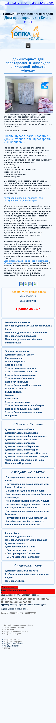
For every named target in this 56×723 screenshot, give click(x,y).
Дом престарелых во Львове (21, 439)
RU (26, 22)
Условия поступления (17, 351)
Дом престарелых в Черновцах (22, 446)
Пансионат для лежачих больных (23, 339)
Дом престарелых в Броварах (21, 449)
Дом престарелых (15, 543)
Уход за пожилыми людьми (20, 368)
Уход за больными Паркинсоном (23, 385)
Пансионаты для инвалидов (20, 336)
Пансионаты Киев (14, 581)
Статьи (7, 648)
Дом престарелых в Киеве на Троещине (26, 456)
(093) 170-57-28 (28, 296)
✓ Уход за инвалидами (11, 634)
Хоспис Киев (12, 533)
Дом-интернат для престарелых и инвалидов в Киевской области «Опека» (28, 65)
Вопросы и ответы (15, 388)
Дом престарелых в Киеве (19, 429)
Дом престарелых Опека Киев (21, 570)
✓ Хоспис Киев (7, 629)
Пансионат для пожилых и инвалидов (26, 540)
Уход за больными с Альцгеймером (25, 405)
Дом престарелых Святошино (23, 553)
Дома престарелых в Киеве (20, 546)
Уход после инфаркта (13, 642)
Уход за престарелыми (17, 402)
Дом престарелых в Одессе (20, 443)
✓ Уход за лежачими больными (14, 632)
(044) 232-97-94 (28, 301)
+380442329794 (42, 3)
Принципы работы (15, 361)
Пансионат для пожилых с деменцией (26, 332)
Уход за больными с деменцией (22, 408)
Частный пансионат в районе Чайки (24, 460)
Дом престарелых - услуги (19, 354)
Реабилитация (13, 342)
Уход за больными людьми (20, 375)
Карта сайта (11, 398)
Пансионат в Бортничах (18, 463)
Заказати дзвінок (9, 587)
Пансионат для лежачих (18, 536)
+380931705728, (17, 3)
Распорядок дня (14, 358)
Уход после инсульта (16, 381)
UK (30, 22)
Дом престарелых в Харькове (21, 433)
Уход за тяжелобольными (19, 378)
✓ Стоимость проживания (12, 627)
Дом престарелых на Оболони (23, 557)
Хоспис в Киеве (13, 364)
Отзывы (9, 395)
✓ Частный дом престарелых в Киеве (17, 625)
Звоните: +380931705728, (12, 613)
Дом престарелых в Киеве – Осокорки (26, 453)
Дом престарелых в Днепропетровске (26, 436)
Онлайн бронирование (17, 322)
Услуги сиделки (13, 392)
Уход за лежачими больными (21, 371)
